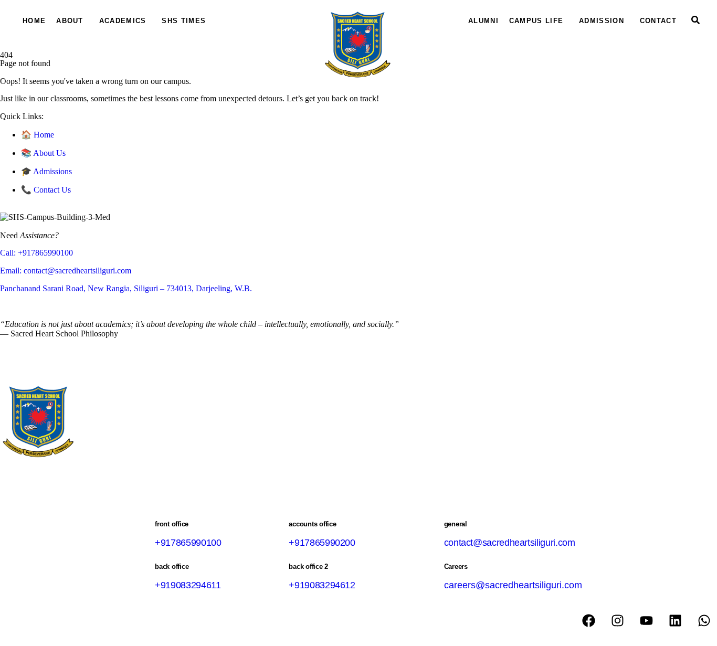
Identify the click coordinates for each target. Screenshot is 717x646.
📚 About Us (43, 153)
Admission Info (261, 447)
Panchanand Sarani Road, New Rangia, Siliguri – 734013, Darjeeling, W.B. (126, 288)
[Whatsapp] (704, 621)
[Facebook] (588, 621)
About (69, 21)
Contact (658, 21)
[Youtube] (646, 621)
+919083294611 (187, 585)
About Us (131, 447)
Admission (601, 21)
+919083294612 (322, 585)
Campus (168, 447)
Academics (122, 21)
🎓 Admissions (46, 171)
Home (34, 21)
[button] (72, 20)
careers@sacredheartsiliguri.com (513, 585)
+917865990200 (322, 542)
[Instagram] (617, 621)
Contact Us (310, 447)
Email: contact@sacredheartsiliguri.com (65, 270)
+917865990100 (188, 542)
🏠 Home (37, 134)
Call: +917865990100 (36, 252)
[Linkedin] (675, 621)
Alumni (483, 21)
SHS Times (184, 21)
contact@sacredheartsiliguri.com (509, 542)
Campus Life (536, 21)
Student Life (208, 447)
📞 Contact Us (46, 189)
